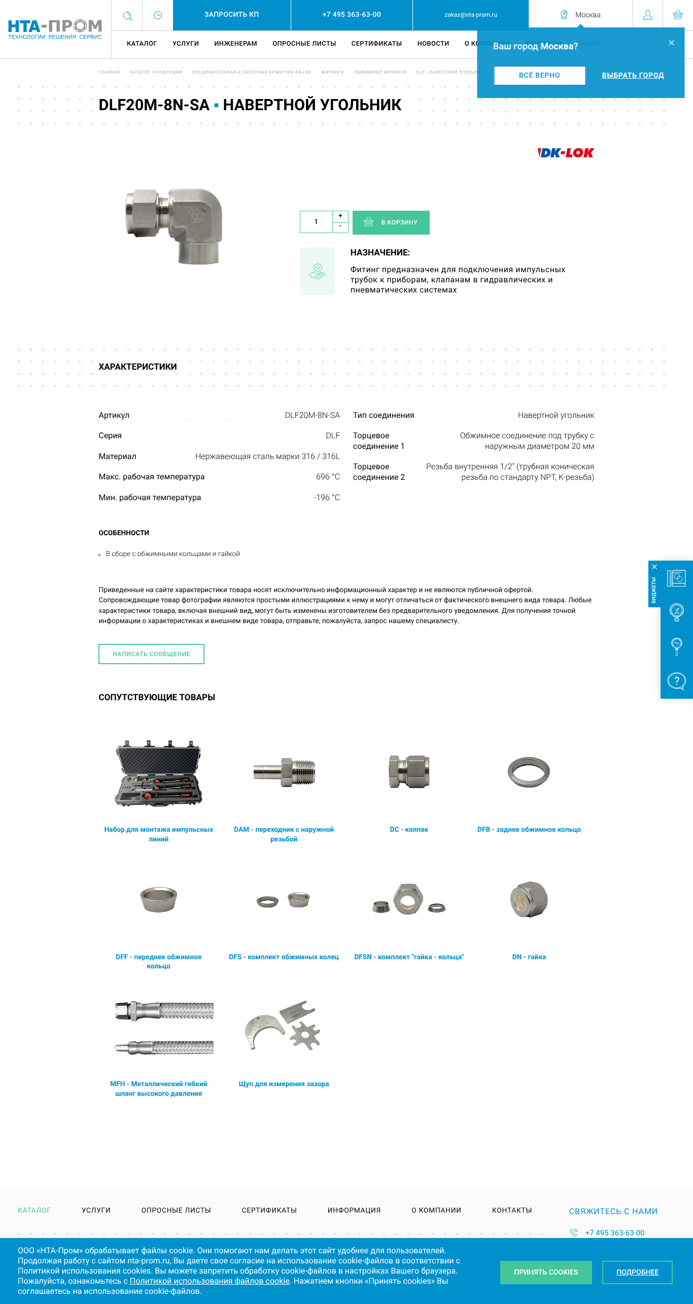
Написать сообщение (151, 654)
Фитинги (333, 72)
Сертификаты (377, 44)
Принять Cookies (546, 1272)
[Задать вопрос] (677, 681)
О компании (436, 1211)
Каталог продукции (156, 72)
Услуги (185, 44)
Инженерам (235, 44)
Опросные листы (304, 44)
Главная (109, 72)
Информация (354, 1211)
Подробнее (637, 1272)
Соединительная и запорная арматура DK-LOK (251, 72)
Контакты (512, 1211)
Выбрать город (633, 76)
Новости (433, 44)
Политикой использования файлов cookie (210, 1281)
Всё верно (539, 76)
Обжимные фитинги (380, 72)
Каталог (142, 44)
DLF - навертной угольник (450, 72)
